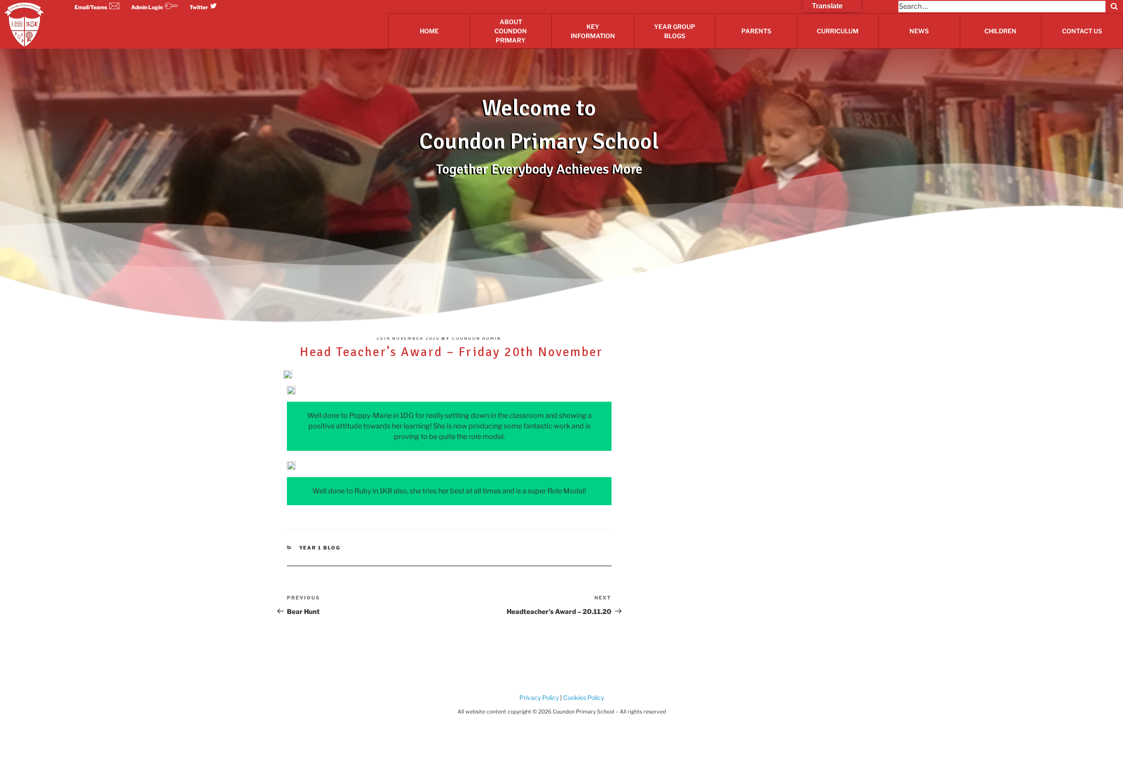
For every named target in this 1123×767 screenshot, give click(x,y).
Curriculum (837, 31)
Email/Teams (91, 7)
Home (429, 31)
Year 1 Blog (320, 548)
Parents (756, 31)
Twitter (199, 7)
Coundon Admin (476, 338)
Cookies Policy (583, 697)
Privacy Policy (539, 697)
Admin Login (147, 7)
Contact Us (1082, 31)
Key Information (593, 31)
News (919, 31)
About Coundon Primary (510, 31)
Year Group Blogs (674, 31)
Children (1000, 31)
